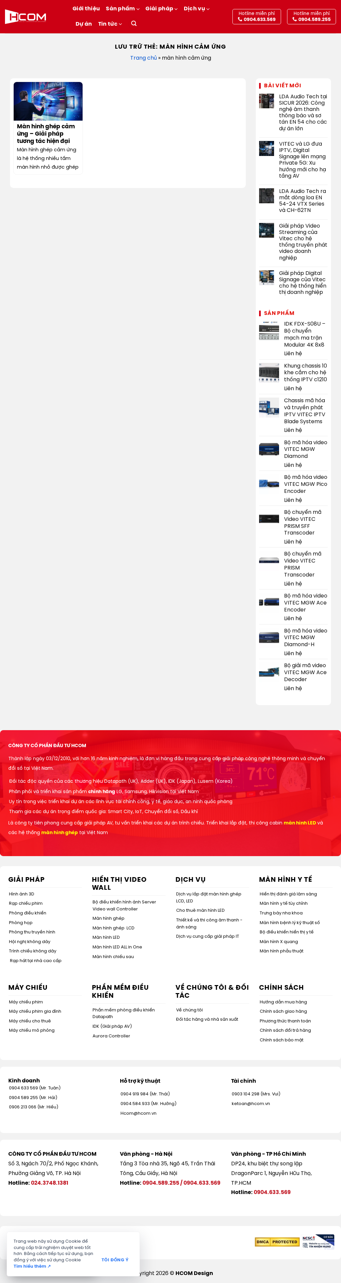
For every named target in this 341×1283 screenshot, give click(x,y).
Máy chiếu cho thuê (30, 1021)
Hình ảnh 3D (21, 894)
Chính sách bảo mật (281, 1040)
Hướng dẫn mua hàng (283, 1002)
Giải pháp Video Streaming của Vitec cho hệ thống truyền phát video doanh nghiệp (303, 242)
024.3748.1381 (49, 1183)
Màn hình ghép (109, 918)
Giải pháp (159, 9)
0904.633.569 (201, 1183)
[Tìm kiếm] (134, 24)
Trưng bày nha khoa (281, 913)
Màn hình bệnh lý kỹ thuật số (290, 923)
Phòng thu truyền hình (32, 932)
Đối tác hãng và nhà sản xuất (207, 1019)
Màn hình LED (106, 937)
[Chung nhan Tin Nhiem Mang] (317, 1242)
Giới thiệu (86, 9)
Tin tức (108, 24)
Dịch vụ (194, 9)
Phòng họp (21, 923)
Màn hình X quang (279, 942)
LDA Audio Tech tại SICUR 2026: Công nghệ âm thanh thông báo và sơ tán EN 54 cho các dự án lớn (303, 113)
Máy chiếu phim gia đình (35, 1011)
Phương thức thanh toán (285, 1021)
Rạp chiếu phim (26, 903)
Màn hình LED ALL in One (117, 947)
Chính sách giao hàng (283, 1011)
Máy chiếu (28, 987)
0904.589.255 (161, 1183)
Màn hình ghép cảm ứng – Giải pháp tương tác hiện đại (46, 134)
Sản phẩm (120, 9)
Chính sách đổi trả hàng (285, 1030)
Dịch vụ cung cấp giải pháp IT (207, 936)
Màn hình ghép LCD (114, 928)
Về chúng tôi (189, 1010)
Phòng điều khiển (27, 913)
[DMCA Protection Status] (277, 1242)
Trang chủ (143, 58)
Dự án (84, 24)
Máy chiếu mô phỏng (32, 1030)
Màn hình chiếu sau (113, 957)
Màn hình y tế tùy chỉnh (284, 903)
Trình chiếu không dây (32, 951)
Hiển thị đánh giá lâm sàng (288, 894)
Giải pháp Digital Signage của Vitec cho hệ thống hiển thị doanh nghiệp (302, 283)
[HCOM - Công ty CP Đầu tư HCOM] (25, 17)
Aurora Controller (111, 1036)
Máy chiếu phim (26, 1002)
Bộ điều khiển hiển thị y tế (287, 932)
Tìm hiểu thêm (32, 1266)
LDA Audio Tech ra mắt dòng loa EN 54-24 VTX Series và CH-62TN (302, 201)
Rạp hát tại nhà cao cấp (36, 961)
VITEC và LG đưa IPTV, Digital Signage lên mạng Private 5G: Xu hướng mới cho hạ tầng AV (302, 160)
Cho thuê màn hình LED (200, 910)
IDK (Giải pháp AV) (112, 1026)
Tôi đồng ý (115, 1260)
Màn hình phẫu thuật (281, 951)
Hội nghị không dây (29, 942)
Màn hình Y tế (285, 879)
